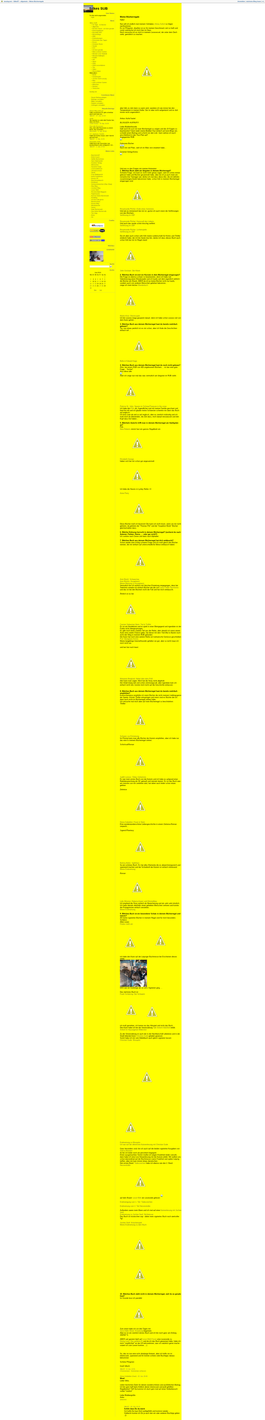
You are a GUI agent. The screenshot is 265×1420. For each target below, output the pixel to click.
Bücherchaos (95, 201)
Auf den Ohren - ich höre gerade (103, 28)
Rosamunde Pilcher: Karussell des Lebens (137, 221)
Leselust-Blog (95, 188)
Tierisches (96, 88)
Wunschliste (96, 71)
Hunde (94, 46)
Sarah (93, 172)
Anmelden (241, 1)
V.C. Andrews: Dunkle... (97, 134)
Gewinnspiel (96, 76)
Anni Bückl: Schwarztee (129, 579)
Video (94, 69)
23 (91, 286)
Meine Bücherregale (36, 1)
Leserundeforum (96, 168)
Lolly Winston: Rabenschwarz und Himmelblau (138, 901)
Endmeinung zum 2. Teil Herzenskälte (135, 1206)
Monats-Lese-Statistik (99, 54)
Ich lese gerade (97, 50)
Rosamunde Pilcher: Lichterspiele (133, 230)
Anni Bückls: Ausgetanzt (130, 581)
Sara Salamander (97, 161)
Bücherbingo (96, 34)
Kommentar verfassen (138, 1371)
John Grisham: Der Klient (130, 271)
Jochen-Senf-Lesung (99, 78)
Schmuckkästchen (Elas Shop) (101, 184)
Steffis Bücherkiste (97, 159)
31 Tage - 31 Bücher (99, 25)
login (92, 17)
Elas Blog (94, 186)
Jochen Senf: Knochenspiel (131, 1223)
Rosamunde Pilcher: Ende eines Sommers (137, 209)
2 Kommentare (125, 1371)
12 (98, 281)
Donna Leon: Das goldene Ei (131, 1341)
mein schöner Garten (99, 82)
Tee (93, 67)
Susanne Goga (96, 167)
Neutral (94, 86)
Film (132, 408)
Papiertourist (95, 194)
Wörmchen (95, 165)
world (91, 118)
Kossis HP (94, 178)
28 (102, 286)
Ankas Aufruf (160, 24)
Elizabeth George (127, 459)
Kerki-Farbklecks (97, 176)
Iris (92, 217)
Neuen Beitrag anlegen (98, 97)
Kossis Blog (95, 203)
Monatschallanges (98, 55)
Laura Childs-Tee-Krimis (169, 588)
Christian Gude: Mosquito (130, 1040)
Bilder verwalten (96, 101)
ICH (93, 48)
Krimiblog (94, 197)
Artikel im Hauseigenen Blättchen (133, 1030)
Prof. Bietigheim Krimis (129, 639)
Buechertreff (95, 155)
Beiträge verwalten (97, 99)
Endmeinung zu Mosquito (130, 1142)
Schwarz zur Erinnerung (129, 736)
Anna (93, 215)
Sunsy (93, 207)
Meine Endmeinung (127, 869)
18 (95, 283)
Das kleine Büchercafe (98, 211)
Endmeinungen (97, 38)
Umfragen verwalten (98, 105)
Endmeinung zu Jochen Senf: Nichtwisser (136, 1214)
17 (93, 283)
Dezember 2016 (95, 142)
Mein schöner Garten (99, 52)
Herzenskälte (125, 1165)
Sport (94, 61)
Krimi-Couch (95, 157)
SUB (94, 63)
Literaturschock (96, 170)
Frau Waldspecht (97, 174)
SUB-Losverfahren (98, 65)
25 (95, 286)
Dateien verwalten (97, 103)
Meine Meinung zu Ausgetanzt (132, 583)
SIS (93, 59)
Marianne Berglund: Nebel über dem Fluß (136, 679)
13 (100, 281)
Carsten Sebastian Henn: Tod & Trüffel (135, 624)
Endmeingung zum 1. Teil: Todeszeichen (136, 1202)
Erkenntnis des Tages (99, 40)
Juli (100, 290)
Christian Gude (142, 1036)
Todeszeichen (139, 1163)
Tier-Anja (94, 213)
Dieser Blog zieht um (96, 111)
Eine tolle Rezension (96, 126)
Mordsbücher (95, 205)
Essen (94, 42)
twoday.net (8, 1)
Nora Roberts (125, 429)
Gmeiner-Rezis (97, 44)
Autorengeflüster (97, 30)
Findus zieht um (126, 924)
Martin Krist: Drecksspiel (130, 316)
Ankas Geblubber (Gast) (128, 1376)
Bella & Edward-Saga (128, 361)
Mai (95, 290)
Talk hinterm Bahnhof (161, 1028)
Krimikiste (94, 182)
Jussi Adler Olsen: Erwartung (131, 1331)
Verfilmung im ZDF (127, 215)
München (95, 84)
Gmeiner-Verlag (96, 163)
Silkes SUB (98, 8)
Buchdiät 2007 (97, 32)
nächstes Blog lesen (253, 1)
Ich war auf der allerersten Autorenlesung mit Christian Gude (144, 1144)
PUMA (94, 57)
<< (263, 1)
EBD (94, 36)
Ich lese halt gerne (97, 199)
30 (91, 288)
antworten (123, 1399)
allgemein (24, 1)
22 (105, 283)
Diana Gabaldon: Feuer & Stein (132, 822)
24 (93, 286)
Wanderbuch (143, 285)
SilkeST (16, 1)
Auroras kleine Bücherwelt (100, 196)
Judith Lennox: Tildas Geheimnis (133, 777)
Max (93, 80)
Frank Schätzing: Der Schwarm (132, 994)
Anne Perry (124, 493)
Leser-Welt (137, 1198)
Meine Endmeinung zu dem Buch (133, 1225)
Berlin (94, 75)
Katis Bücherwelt (96, 209)
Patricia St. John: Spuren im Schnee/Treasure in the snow (143, 406)
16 (91, 283)
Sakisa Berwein (126, 1151)
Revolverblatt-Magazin (98, 192)
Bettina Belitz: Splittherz (129, 863)
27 (100, 286)
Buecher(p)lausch (97, 180)
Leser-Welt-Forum (149, 1339)
